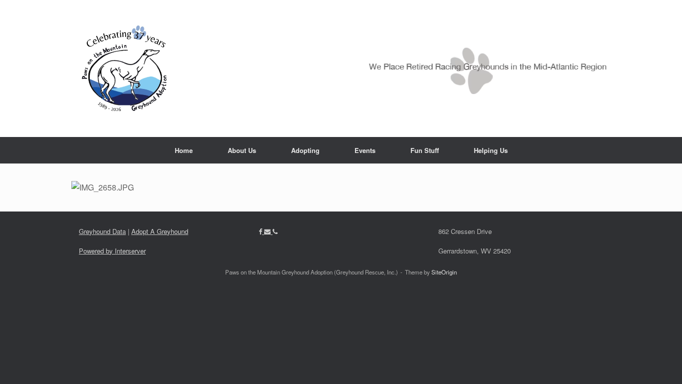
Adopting (305, 150)
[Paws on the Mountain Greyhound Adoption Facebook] (261, 231)
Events (364, 150)
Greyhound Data (102, 231)
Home (184, 150)
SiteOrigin (444, 272)
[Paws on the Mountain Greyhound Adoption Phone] (275, 231)
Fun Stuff (424, 150)
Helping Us (491, 150)
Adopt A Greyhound (159, 231)
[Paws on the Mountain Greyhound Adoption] (341, 68)
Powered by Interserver (112, 251)
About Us (242, 150)
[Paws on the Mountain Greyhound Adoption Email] (268, 231)
